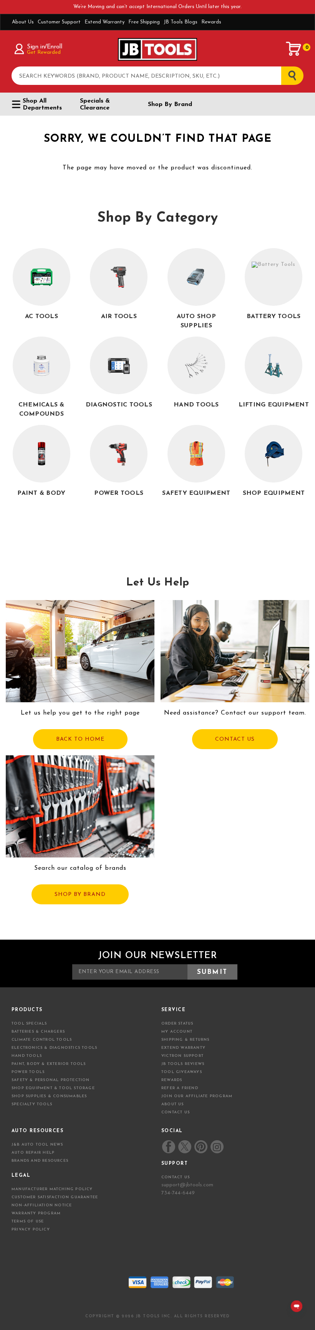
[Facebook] (168, 1146)
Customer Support (59, 22)
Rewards (211, 22)
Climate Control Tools (42, 1040)
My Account (176, 1032)
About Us (23, 22)
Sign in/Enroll (44, 47)
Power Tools (28, 1072)
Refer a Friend (179, 1088)
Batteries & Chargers (38, 1032)
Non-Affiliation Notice (42, 1205)
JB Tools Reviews (182, 1064)
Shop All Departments (42, 104)
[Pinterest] (201, 1146)
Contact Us (175, 1112)
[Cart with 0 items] (293, 48)
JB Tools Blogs (180, 22)
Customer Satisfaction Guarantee (55, 1197)
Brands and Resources (40, 1161)
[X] (185, 1147)
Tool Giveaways (181, 1072)
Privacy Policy (31, 1229)
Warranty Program (36, 1213)
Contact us (175, 1177)
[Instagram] (216, 1146)
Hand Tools (27, 1056)
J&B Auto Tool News (37, 1145)
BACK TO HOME (80, 739)
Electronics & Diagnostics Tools (54, 1048)
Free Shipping (144, 22)
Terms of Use (28, 1221)
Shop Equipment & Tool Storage (53, 1088)
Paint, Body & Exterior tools (49, 1064)
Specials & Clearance (95, 104)
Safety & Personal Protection (51, 1080)
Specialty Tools (32, 1104)
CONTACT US (235, 739)
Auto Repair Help (33, 1153)
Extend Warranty (104, 22)
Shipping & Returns (185, 1040)
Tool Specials (29, 1024)
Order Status (177, 1024)
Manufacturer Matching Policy (52, 1189)
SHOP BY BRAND (80, 894)
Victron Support (182, 1056)
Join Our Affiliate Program (196, 1096)
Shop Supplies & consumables (49, 1096)
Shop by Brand (170, 104)
